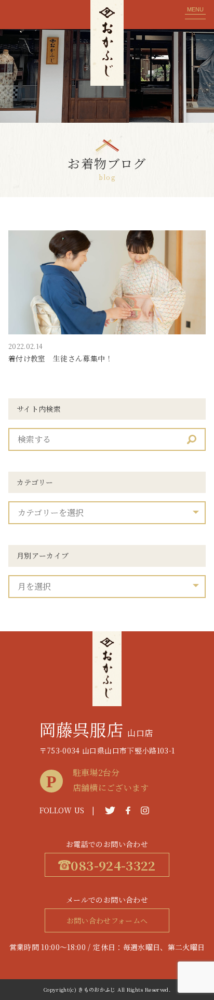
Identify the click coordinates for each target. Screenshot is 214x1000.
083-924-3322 (113, 865)
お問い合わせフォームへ (107, 920)
